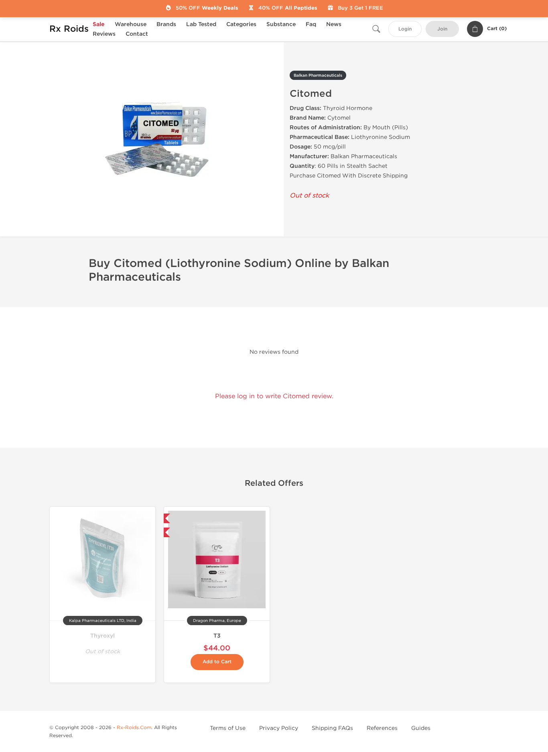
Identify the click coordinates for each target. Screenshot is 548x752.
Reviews (104, 34)
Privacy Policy (278, 728)
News (333, 24)
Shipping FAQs (332, 728)
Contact (137, 34)
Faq (311, 24)
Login (405, 29)
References (382, 728)
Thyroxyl (102, 635)
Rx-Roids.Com (134, 727)
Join (442, 29)
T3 (217, 635)
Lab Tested (201, 24)
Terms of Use (228, 728)
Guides (420, 728)
